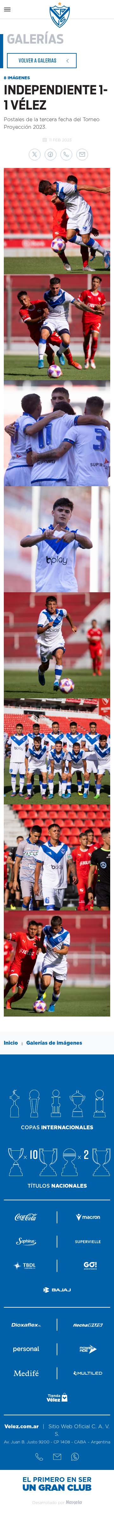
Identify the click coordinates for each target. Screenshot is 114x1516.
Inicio (11, 1043)
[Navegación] (7, 9)
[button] (35, 154)
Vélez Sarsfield (60, 15)
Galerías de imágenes (54, 1043)
